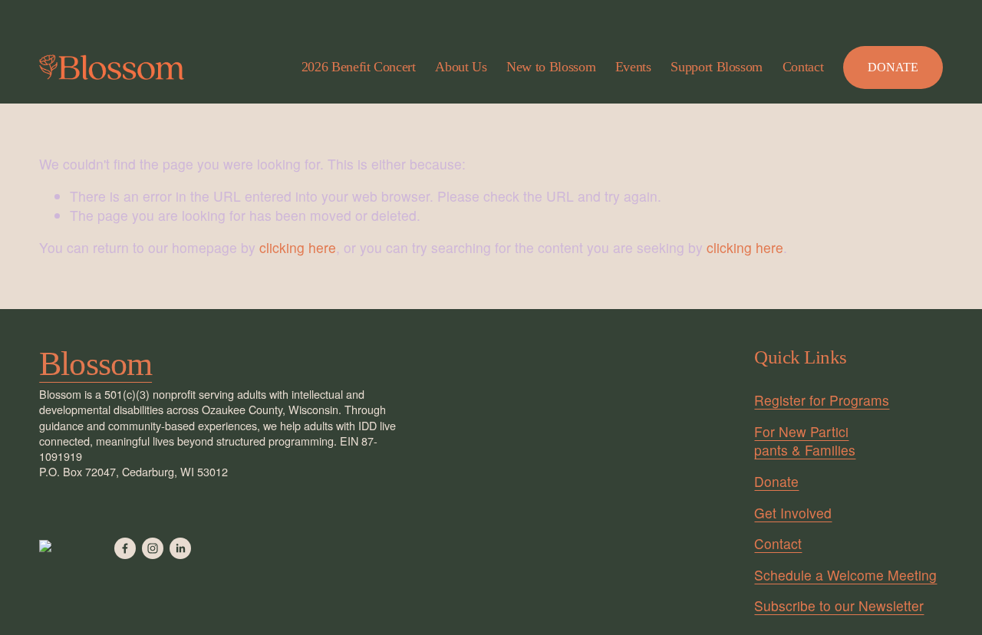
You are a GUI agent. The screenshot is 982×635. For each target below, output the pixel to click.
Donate (776, 481)
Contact (803, 66)
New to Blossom (550, 66)
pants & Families (804, 450)
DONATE (893, 67)
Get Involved (793, 513)
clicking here (297, 247)
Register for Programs (821, 400)
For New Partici (801, 432)
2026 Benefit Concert (359, 66)
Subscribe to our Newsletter (839, 606)
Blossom (95, 364)
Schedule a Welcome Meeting (845, 575)
